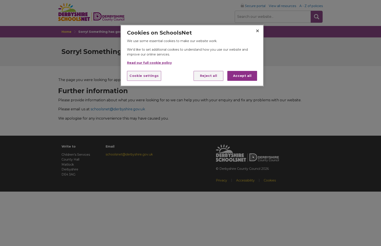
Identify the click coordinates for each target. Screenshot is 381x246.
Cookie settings (144, 76)
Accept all (242, 76)
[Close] (257, 31)
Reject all (208, 76)
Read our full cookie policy (149, 63)
